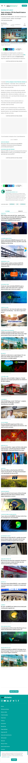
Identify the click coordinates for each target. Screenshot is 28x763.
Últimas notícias (5, 709)
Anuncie (3, 740)
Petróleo (23, 204)
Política (3, 720)
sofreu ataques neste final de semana (15, 81)
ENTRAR (24, 5)
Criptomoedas (4, 714)
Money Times (4, 743)
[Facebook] (18, 701)
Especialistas (4, 729)
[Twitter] (16, 701)
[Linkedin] (8, 701)
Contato (3, 749)
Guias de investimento (6, 735)
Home (2, 706)
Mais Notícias (14, 691)
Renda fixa (3, 726)
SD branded (3, 737)
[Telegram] (13, 701)
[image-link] (14, 228)
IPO (24, 54)
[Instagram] (2, 701)
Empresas (12, 204)
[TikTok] (10, 701)
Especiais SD (4, 732)
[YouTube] (5, 701)
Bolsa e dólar (4, 712)
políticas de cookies (6, 757)
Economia (3, 723)
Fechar (14, 759)
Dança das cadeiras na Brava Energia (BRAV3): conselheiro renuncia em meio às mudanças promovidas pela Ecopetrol (11, 145)
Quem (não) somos (5, 746)
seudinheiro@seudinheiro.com (12, 191)
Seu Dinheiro (4, 23)
